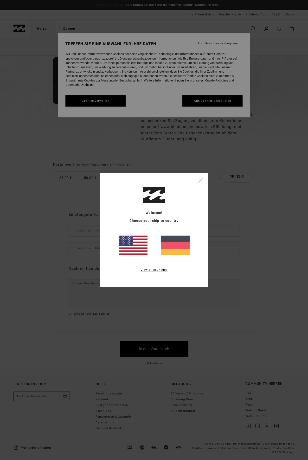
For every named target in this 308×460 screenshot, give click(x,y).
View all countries (154, 270)
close (201, 180)
